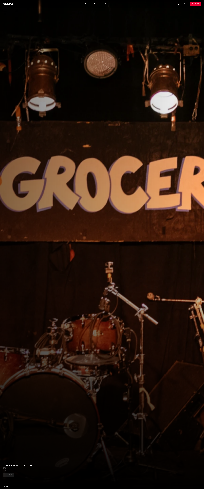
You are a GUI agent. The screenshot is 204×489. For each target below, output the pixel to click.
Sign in (186, 4)
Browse (87, 4)
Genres (115, 4)
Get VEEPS (195, 4)
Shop (106, 4)
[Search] (178, 4)
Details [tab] (5, 486)
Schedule (97, 4)
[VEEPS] (8, 4)
